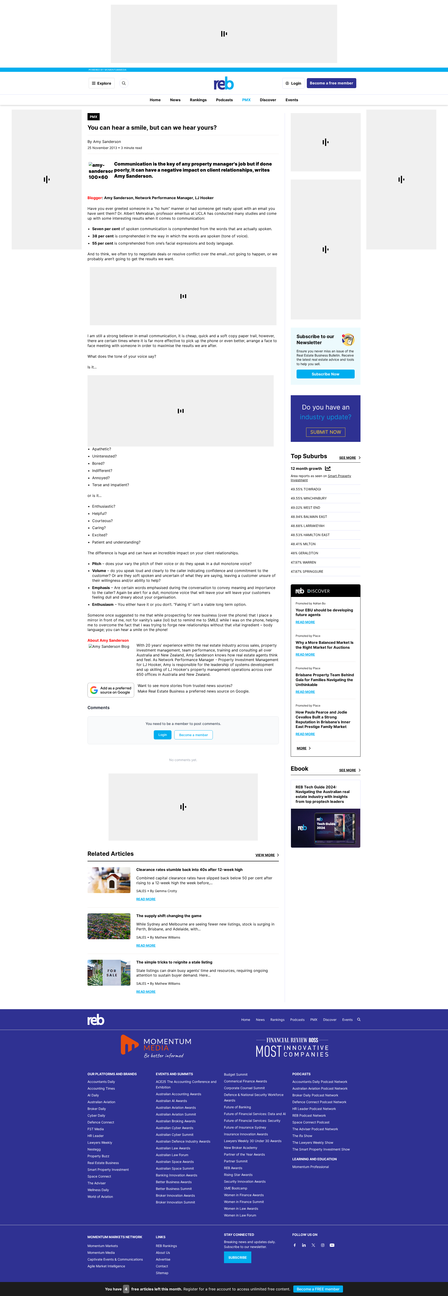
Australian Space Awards (175, 1162)
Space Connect (99, 1176)
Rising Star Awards (238, 1175)
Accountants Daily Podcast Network (319, 1082)
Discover (268, 99)
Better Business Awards (174, 1182)
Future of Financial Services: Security (252, 1121)
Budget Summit (236, 1074)
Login (296, 83)
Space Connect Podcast (310, 1122)
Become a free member (331, 83)
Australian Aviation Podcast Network (320, 1088)
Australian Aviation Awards (176, 1107)
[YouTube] (332, 1245)
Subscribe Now (326, 374)
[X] (313, 1245)
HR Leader (96, 1136)
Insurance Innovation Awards (246, 1134)
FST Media (96, 1129)
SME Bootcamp (235, 1188)
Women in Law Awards (241, 1208)
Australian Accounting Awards (178, 1094)
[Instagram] (322, 1245)
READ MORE (146, 899)
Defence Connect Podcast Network (319, 1102)
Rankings (198, 99)
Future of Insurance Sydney (245, 1127)
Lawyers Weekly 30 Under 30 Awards (252, 1141)
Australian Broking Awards (176, 1121)
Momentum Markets (103, 1246)
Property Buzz (98, 1156)
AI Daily (93, 1095)
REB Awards (233, 1168)
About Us (163, 1252)
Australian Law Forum (172, 1155)
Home (155, 99)
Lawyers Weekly (100, 1142)
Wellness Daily (98, 1190)
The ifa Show (302, 1136)
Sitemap (162, 1273)
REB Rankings (166, 1246)
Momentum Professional (310, 1167)
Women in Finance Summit (244, 1202)
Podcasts (224, 99)
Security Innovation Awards (245, 1181)
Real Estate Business (103, 1163)
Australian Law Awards (173, 1148)
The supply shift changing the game (169, 915)
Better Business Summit (174, 1189)
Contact (162, 1266)
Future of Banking (237, 1107)
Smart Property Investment (108, 1169)
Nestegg (94, 1149)
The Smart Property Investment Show (321, 1149)
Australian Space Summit (175, 1168)
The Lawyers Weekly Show (312, 1142)
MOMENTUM (115, 69)
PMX (246, 99)
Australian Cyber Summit (174, 1135)
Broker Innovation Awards (175, 1195)
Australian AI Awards (171, 1101)
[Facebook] (294, 1245)
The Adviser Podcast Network (315, 1129)
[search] (358, 1019)
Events (292, 99)
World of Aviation (100, 1197)
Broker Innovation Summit (175, 1202)
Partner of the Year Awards (244, 1154)
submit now (325, 432)
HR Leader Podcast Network (314, 1109)
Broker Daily (97, 1109)
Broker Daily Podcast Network (315, 1095)
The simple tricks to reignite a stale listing (174, 962)
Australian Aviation (101, 1102)
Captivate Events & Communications (115, 1259)
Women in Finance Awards (244, 1195)
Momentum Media (101, 1252)
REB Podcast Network (309, 1115)
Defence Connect (101, 1122)
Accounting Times (101, 1088)
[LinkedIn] (304, 1245)
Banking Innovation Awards (176, 1175)
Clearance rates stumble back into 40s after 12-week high (189, 869)
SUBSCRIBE (237, 1257)
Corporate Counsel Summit (244, 1088)
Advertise (163, 1259)
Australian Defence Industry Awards (183, 1141)
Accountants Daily (101, 1082)
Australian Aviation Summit (176, 1114)
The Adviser (97, 1183)
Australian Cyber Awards (174, 1128)
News (175, 99)
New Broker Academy (240, 1148)
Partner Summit (236, 1161)
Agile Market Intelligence (106, 1266)
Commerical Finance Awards (245, 1081)
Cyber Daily (96, 1115)
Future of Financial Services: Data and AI (255, 1114)
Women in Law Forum (240, 1215)
